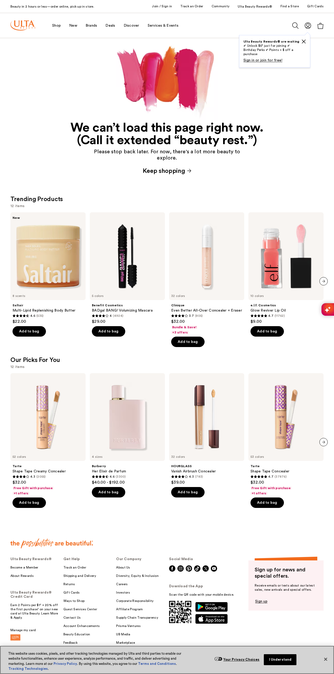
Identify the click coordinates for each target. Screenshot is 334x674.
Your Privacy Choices (241, 659)
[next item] (323, 281)
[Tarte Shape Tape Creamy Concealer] (48, 434)
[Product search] (295, 25)
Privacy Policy (65, 663)
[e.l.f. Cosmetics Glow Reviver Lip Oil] (286, 268)
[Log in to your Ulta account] (308, 25)
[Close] (325, 659)
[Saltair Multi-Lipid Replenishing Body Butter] (48, 268)
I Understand (280, 659)
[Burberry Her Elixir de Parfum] (127, 429)
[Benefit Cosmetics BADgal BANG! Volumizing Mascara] (127, 268)
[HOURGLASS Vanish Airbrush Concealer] (206, 429)
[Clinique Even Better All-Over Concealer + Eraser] (206, 273)
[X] (304, 41)
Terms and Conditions (157, 663)
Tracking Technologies (28, 668)
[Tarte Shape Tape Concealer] (286, 434)
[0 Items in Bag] (320, 25)
